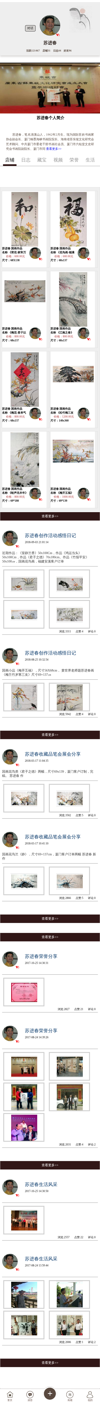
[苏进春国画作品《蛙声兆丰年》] (24, 459)
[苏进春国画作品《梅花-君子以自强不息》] (24, 299)
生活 (90, 159)
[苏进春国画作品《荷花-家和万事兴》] (24, 219)
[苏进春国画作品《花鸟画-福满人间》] (73, 219)
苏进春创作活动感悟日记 (50, 535)
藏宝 (42, 159)
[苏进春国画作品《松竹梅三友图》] (73, 379)
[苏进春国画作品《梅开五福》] (73, 459)
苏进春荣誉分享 (41, 956)
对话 (30, 28)
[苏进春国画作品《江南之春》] (73, 299)
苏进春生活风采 (41, 1184)
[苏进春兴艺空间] (35, 254)
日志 (25, 159)
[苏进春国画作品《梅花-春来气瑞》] (24, 379)
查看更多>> (53, 149)
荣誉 (74, 159)
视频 (58, 159)
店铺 (9, 159)
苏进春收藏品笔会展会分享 (53, 754)
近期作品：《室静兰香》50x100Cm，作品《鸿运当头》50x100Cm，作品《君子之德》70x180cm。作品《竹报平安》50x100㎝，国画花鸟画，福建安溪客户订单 (45, 557)
